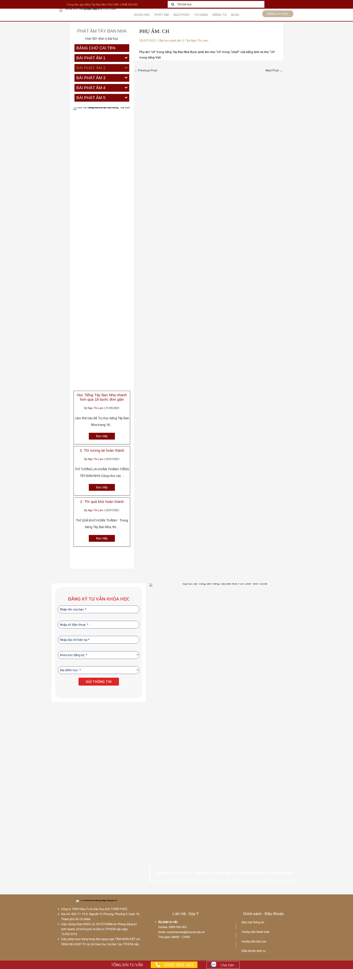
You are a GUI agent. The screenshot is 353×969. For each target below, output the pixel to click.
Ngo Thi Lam (96, 408)
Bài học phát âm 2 (171, 40)
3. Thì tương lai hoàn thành (102, 450)
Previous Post (145, 70)
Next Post (274, 70)
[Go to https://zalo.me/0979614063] (223, 964)
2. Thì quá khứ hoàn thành (102, 502)
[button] (102, 436)
